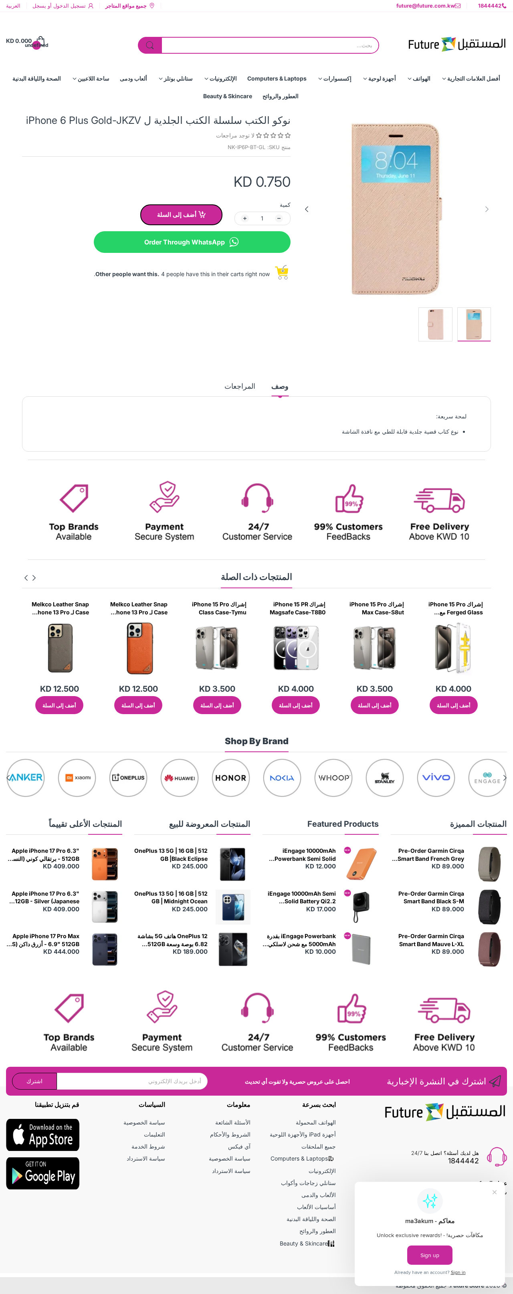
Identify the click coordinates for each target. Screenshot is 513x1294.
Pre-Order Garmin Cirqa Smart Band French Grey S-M (431, 854)
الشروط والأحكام (230, 1134)
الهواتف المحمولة (316, 1122)
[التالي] (487, 209)
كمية (285, 204)
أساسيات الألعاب (316, 1206)
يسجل (39, 5)
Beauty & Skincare (304, 1243)
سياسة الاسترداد (231, 1170)
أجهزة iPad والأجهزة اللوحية (303, 1134)
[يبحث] (150, 45)
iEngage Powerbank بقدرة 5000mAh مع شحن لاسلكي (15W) (301, 940)
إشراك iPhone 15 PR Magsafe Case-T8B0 (376, 608)
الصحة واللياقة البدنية (311, 1218)
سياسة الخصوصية (229, 1158)
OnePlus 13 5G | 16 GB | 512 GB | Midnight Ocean (171, 897)
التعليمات (154, 1134)
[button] (272, 135)
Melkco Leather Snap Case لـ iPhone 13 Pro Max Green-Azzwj (60, 608)
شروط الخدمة (148, 1146)
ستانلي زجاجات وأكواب (308, 1182)
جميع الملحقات (318, 1146)
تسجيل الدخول (69, 5)
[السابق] (307, 209)
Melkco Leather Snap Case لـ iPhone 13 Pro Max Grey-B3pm (139, 608)
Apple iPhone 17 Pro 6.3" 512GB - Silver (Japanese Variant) (45, 897)
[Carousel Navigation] (30, 578)
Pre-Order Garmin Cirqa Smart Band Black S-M (431, 897)
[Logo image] (487, 777)
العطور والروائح (317, 1230)
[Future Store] (457, 41)
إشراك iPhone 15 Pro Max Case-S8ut (455, 608)
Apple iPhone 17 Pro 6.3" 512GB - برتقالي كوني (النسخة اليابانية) (42, 854)
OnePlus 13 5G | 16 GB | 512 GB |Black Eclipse (171, 854)
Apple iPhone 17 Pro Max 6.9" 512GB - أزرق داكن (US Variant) (43, 940)
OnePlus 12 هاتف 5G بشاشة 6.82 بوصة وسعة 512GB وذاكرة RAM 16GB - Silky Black (172, 940)
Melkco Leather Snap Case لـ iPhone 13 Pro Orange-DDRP (217, 608)
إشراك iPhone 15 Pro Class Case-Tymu (298, 608)
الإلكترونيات (322, 1170)
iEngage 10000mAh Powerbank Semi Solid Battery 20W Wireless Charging (305, 854)
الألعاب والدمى (318, 1194)
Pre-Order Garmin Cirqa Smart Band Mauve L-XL (431, 940)
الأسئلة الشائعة (232, 1122)
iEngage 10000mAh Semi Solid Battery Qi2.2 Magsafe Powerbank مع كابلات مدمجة (302, 897)
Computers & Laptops (299, 1158)
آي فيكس (239, 1146)
